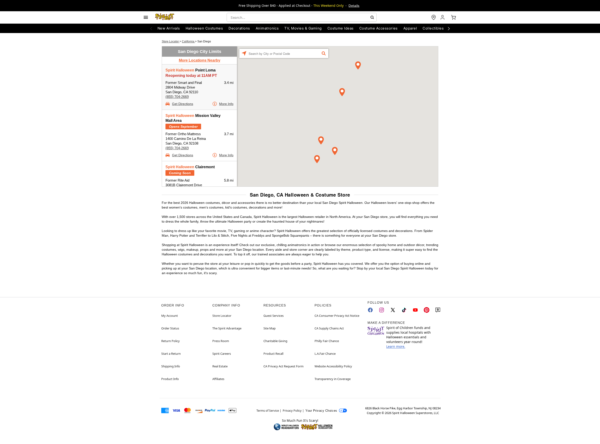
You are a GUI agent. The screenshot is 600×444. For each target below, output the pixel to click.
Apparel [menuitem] (410, 28)
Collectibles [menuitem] (433, 28)
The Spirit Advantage (226, 328)
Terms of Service (267, 410)
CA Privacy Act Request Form (283, 366)
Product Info (170, 379)
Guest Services (273, 315)
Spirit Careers (221, 353)
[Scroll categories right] (448, 28)
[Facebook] (370, 310)
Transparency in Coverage (333, 379)
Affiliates (218, 379)
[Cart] (454, 17)
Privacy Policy (292, 410)
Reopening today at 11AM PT (191, 76)
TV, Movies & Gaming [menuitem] (303, 28)
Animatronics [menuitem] (267, 28)
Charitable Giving (275, 341)
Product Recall (273, 353)
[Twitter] (393, 310)
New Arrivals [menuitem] (169, 28)
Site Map (269, 328)
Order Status (170, 328)
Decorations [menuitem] (239, 28)
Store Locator (171, 41)
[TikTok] (404, 310)
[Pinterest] (426, 310)
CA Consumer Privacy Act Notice (337, 315)
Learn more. (395, 346)
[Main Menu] (146, 17)
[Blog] (438, 310)
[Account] (443, 17)
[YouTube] (415, 310)
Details (354, 5)
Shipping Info (170, 366)
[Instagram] (381, 310)
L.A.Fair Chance (325, 353)
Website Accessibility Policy (333, 366)
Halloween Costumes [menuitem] (204, 28)
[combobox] (301, 17)
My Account (169, 315)
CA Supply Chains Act (329, 328)
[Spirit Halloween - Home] (165, 17)
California (188, 41)
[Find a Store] (433, 17)
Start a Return (171, 353)
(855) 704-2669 (177, 97)
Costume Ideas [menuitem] (340, 28)
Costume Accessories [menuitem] (378, 28)
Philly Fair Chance (327, 341)
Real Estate (220, 366)
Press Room (220, 341)
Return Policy (170, 341)
